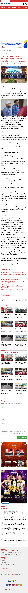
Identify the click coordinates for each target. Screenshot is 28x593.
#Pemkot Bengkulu (18, 574)
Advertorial (4, 54)
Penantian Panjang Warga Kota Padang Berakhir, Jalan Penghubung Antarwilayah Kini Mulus (14, 513)
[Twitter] (10, 585)
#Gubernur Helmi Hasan (8, 572)
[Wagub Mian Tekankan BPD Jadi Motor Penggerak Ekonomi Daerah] (21, 310)
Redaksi (3, 560)
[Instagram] (15, 585)
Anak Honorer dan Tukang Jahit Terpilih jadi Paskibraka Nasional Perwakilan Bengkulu (15, 534)
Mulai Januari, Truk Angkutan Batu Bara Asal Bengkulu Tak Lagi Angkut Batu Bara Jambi (15, 539)
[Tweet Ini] (17, 300)
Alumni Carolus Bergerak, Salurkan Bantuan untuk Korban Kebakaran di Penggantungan (13, 278)
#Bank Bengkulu (6, 295)
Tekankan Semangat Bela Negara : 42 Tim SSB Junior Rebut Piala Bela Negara (12, 282)
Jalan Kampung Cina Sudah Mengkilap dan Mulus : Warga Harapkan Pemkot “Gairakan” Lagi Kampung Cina (13, 286)
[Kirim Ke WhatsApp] (26, 300)
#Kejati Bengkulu (6, 574)
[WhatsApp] (18, 585)
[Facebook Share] (14, 300)
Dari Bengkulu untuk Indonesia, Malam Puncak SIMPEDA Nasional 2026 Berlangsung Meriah (12, 271)
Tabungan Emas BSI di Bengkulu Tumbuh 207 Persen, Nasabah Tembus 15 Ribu (12, 290)
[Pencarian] (26, 4)
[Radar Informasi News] (9, 4)
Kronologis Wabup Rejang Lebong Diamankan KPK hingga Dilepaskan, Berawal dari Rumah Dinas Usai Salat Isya (15, 523)
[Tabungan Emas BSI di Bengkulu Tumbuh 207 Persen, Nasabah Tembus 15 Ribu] (21, 338)
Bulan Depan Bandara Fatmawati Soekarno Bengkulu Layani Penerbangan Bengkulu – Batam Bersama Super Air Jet (15, 518)
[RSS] (21, 585)
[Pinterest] (13, 585)
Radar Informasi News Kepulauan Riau (10, 554)
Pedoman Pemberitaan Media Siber (9, 565)
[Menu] (2, 4)
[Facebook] (7, 585)
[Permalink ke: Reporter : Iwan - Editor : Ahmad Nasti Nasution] (2, 64)
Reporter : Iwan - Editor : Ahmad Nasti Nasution (13, 63)
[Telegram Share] (23, 300)
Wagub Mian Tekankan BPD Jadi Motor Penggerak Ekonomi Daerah (13, 275)
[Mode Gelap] (23, 4)
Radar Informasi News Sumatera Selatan (11, 552)
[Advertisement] (14, 24)
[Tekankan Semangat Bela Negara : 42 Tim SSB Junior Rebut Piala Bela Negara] (21, 324)
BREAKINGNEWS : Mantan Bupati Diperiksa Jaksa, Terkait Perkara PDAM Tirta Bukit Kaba (14, 529)
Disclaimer (3, 562)
